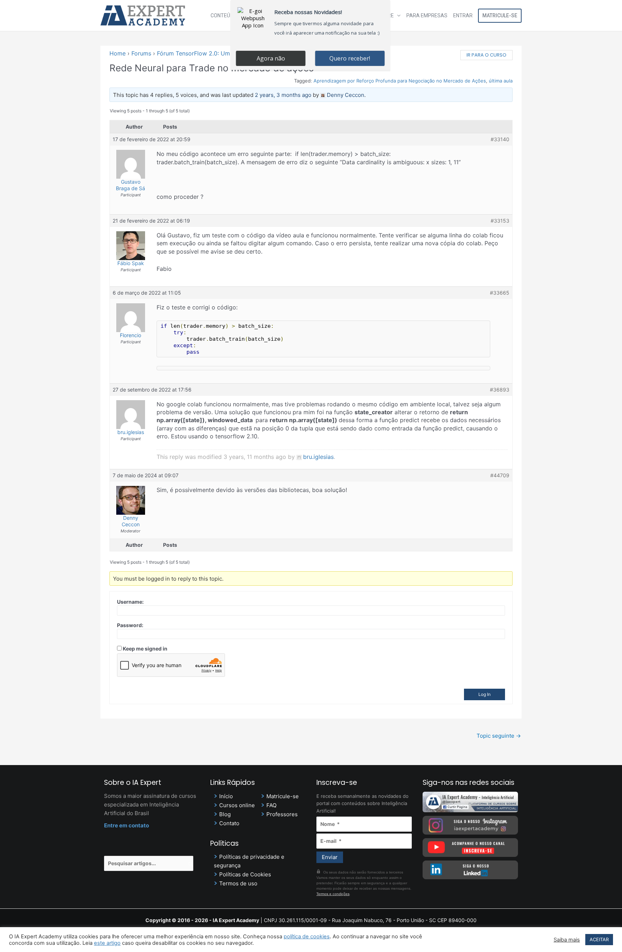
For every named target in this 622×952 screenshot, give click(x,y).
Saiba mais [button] (567, 940)
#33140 (500, 139)
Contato (229, 823)
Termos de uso (238, 883)
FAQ (271, 805)
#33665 (499, 293)
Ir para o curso (486, 55)
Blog (225, 814)
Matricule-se (499, 15)
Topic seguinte (499, 735)
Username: (130, 602)
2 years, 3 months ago (283, 94)
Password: (130, 625)
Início (226, 796)
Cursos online (237, 805)
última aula (501, 81)
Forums (141, 53)
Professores (282, 814)
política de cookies (307, 936)
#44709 (499, 475)
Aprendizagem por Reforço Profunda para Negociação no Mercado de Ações (400, 81)
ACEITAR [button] (599, 939)
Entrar (463, 15)
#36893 (499, 389)
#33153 (500, 221)
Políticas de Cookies (245, 874)
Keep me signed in (145, 648)
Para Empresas (426, 15)
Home (117, 53)
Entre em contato (126, 825)
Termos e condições (333, 894)
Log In (484, 694)
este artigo (107, 943)
